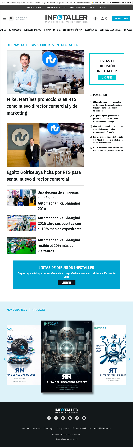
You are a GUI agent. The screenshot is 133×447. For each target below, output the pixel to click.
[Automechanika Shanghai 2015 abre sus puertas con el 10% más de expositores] (21, 223)
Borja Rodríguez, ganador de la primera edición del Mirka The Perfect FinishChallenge (104, 118)
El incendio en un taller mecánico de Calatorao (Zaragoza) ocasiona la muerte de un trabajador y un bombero (106, 106)
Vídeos (37, 2)
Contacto (26, 428)
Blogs (44, 2)
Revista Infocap (34, 8)
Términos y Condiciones (81, 428)
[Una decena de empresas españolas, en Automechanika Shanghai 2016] (21, 197)
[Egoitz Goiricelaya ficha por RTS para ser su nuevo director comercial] (45, 145)
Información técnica (84, 2)
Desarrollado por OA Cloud (67, 439)
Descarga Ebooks (78, 8)
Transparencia (63, 428)
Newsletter (121, 18)
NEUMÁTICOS (91, 30)
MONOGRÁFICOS (17, 309)
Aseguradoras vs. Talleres (66, 2)
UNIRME (107, 77)
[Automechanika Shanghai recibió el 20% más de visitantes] (21, 245)
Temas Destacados (8, 2)
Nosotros (37, 428)
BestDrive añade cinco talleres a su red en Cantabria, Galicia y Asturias (106, 149)
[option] (66, 356)
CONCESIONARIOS (32, 30)
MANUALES (38, 309)
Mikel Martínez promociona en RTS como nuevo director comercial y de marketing (42, 106)
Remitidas (30, 2)
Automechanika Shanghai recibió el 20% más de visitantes (59, 245)
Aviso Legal (49, 428)
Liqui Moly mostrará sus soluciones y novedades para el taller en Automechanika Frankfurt (106, 129)
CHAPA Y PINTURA (52, 30)
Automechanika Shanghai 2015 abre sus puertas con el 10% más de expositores (60, 223)
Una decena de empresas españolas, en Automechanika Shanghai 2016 (59, 200)
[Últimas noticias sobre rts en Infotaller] (66, 19)
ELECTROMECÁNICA (72, 30)
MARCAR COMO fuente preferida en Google (113, 2)
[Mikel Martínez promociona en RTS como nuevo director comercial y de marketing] (45, 72)
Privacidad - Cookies (102, 428)
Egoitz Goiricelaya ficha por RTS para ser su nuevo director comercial (44, 175)
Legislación (21, 2)
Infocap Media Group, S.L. (70, 434)
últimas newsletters (56, 8)
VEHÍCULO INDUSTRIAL (111, 30)
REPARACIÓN (14, 30)
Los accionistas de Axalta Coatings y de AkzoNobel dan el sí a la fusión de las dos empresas (106, 140)
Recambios (51, 2)
